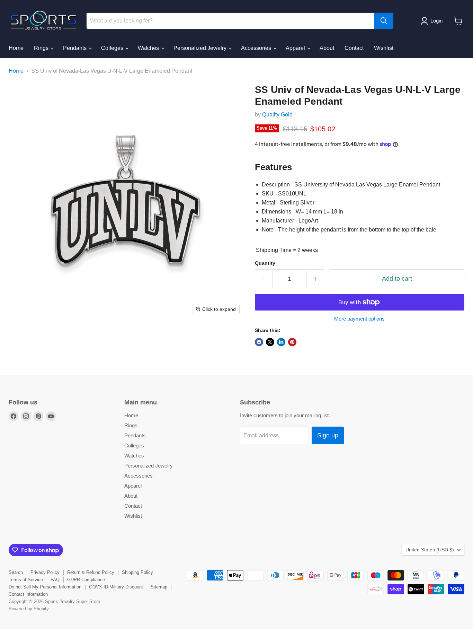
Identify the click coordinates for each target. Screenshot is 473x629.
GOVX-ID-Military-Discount (116, 586)
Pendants (75, 48)
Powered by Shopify (29, 608)
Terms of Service (26, 579)
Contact (354, 48)
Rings (42, 48)
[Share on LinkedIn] (281, 342)
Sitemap (159, 586)
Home (16, 48)
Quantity (265, 263)
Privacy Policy (45, 572)
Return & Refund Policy (90, 572)
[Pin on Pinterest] (292, 342)
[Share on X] (270, 342)
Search (16, 572)
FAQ (55, 579)
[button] (433, 21)
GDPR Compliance (86, 579)
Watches (149, 48)
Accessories (257, 48)
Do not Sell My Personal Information (45, 586)
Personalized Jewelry (200, 48)
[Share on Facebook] (259, 342)
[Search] (383, 21)
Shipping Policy (137, 572)
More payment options (359, 319)
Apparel (296, 48)
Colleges (113, 48)
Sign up (327, 435)
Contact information (28, 594)
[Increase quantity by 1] (315, 278)
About (327, 48)
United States (429, 549)
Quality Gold (277, 114)
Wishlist (383, 48)
